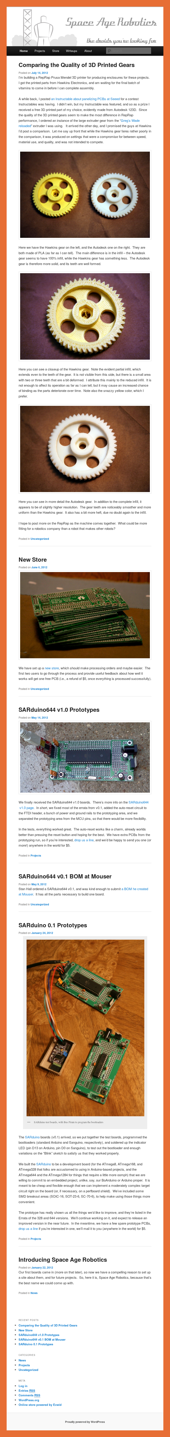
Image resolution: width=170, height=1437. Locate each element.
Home (24, 51)
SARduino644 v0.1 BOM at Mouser (65, 876)
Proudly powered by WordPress (85, 1422)
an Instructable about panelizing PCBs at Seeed (85, 98)
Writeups (71, 51)
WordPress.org (29, 1400)
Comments (29, 1395)
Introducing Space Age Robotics (63, 1259)
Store (55, 51)
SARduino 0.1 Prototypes (53, 925)
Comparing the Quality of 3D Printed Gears (77, 65)
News (34, 1293)
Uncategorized (40, 539)
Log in (23, 1386)
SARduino (32, 1137)
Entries (27, 1390)
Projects (40, 51)
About (88, 51)
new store (52, 668)
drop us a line (84, 840)
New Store (33, 559)
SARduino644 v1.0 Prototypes (59, 709)
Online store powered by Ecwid (40, 1405)
